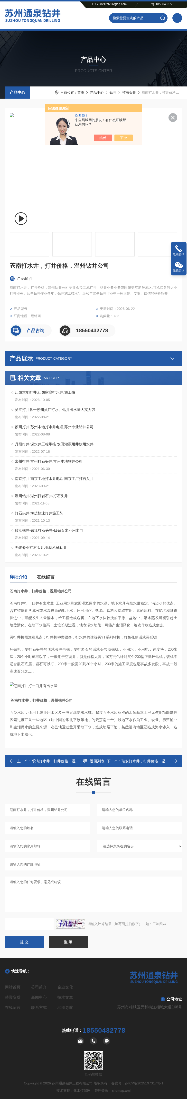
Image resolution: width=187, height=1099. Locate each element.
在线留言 (46, 576)
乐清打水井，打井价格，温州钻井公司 (63, 761)
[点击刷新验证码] (70, 924)
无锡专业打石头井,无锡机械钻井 (41, 547)
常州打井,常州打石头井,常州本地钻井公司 (49, 461)
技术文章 (65, 997)
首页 (80, 92)
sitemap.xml (121, 1090)
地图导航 (65, 1007)
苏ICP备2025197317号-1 (144, 1083)
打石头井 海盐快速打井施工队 (39, 513)
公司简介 (39, 987)
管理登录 (101, 1090)
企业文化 (65, 987)
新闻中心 (39, 997)
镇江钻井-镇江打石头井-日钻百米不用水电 (49, 530)
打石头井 (129, 92)
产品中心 (17, 92)
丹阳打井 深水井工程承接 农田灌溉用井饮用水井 (54, 444)
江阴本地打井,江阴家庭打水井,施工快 (45, 392)
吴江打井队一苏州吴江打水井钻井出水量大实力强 (55, 410)
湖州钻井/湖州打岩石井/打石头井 (41, 496)
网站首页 (12, 987)
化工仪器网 (82, 1090)
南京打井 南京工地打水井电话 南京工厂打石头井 (54, 479)
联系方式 (39, 1007)
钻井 (113, 92)
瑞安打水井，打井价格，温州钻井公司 (153, 761)
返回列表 (97, 761)
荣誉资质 (12, 997)
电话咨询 (179, 254)
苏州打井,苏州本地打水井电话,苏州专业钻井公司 (54, 427)
